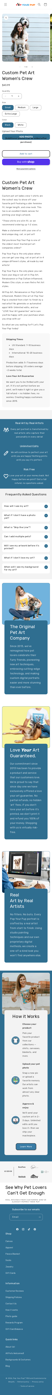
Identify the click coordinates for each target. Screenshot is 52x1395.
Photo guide (11, 1316)
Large (35, 107)
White (21, 125)
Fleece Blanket (13, 1254)
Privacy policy (38, 1382)
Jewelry (9, 1267)
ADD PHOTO (26, 137)
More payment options (26, 169)
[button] (5, 4)
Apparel (9, 1247)
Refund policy (23, 1382)
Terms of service (27, 1386)
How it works (12, 1310)
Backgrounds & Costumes (18, 1360)
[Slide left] (20, 67)
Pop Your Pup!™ (19, 1378)
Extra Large (11, 114)
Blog (8, 1366)
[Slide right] (32, 67)
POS (28, 1378)
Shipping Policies (14, 1297)
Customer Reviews (15, 1291)
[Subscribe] (39, 1217)
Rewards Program (14, 1322)
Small (8, 107)
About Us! (10, 1347)
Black (8, 125)
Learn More (26, 1146)
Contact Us (11, 1303)
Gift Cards (11, 1273)
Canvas (9, 1241)
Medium (22, 107)
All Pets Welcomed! (15, 1353)
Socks (8, 1260)
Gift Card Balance (14, 1329)
